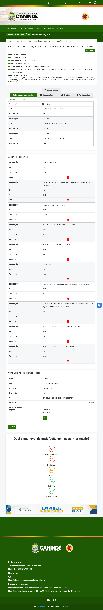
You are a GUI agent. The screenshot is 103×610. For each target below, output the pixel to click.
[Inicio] (8, 28)
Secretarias (30, 28)
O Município (22, 28)
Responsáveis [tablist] (48, 95)
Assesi (42, 607)
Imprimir (90, 50)
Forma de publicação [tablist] (24, 95)
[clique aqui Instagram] (54, 600)
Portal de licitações (40, 41)
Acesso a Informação (23, 41)
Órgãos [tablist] (66, 95)
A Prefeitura (14, 28)
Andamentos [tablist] (52, 90)
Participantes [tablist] (84, 95)
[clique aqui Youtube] (48, 600)
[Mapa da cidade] (51, 526)
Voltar (12, 427)
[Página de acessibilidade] (65, 3)
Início (10, 41)
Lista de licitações (56, 41)
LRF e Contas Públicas (49, 28)
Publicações (59, 28)
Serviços (39, 28)
